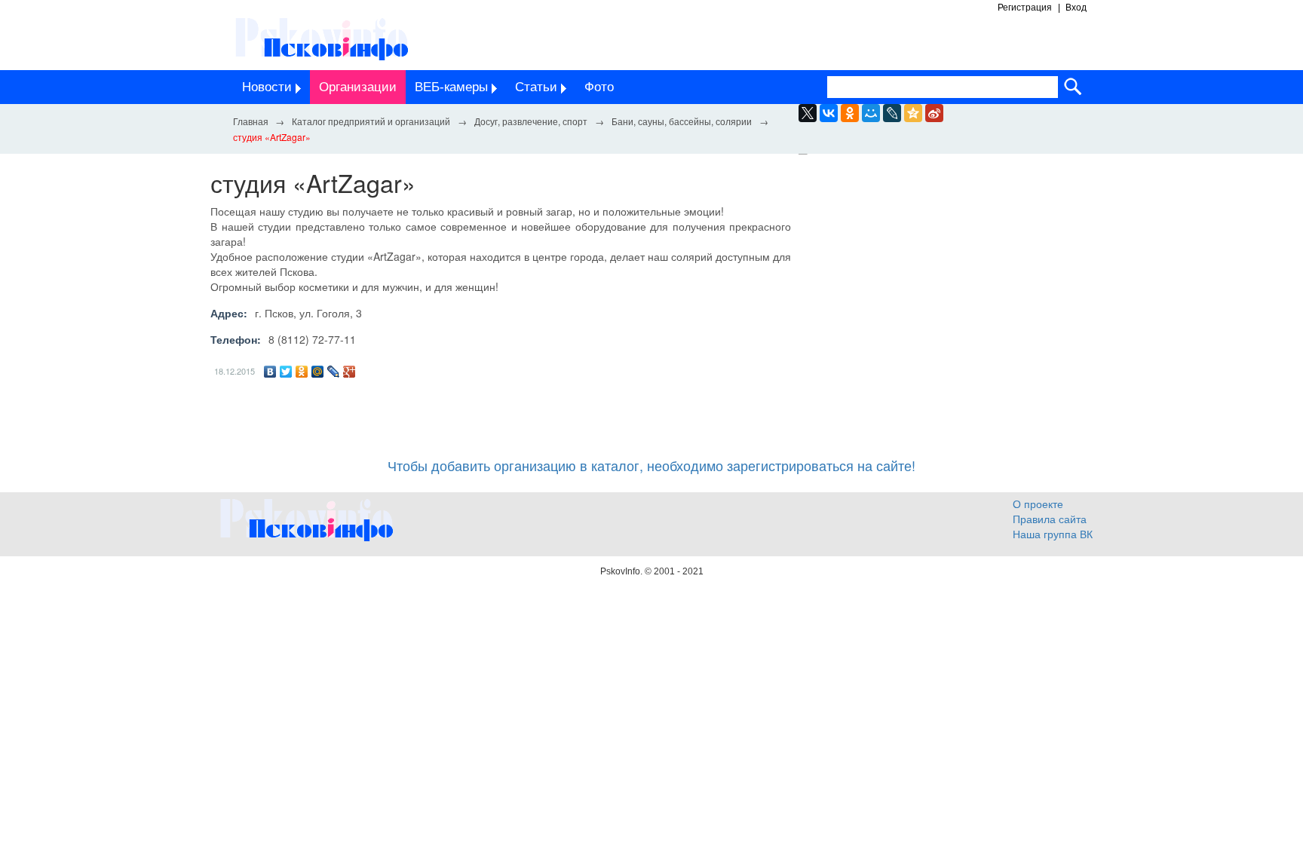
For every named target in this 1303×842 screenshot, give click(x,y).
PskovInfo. (622, 571)
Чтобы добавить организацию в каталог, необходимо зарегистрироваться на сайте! (651, 465)
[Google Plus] (349, 371)
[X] (808, 113)
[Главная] (250, 120)
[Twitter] (286, 371)
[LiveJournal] (892, 113)
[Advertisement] (953, 307)
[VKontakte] (829, 113)
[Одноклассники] (302, 371)
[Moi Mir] (871, 113)
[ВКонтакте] (270, 371)
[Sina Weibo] (934, 113)
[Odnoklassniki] (850, 113)
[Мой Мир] (318, 371)
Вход (1076, 7)
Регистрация (1025, 7)
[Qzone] (913, 113)
